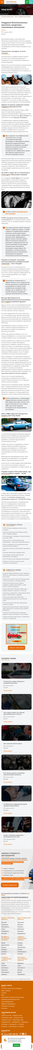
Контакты (4, 1008)
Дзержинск (5, 931)
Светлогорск (22, 947)
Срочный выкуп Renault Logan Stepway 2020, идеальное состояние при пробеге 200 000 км (16, 608)
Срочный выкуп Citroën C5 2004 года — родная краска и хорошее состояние (15, 589)
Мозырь (20, 943)
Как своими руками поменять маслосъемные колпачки (14, 773)
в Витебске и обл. (6, 1017)
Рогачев (20, 954)
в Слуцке (21, 1026)
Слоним (3, 965)
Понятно (16, 1045)
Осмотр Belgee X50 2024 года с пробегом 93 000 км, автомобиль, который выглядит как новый (16, 575)
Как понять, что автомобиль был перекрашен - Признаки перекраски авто (16, 541)
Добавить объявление (16, 648)
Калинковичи (22, 951)
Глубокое (4, 951)
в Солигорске (12, 1026)
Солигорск (4, 924)
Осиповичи (21, 967)
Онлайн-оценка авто (10, 885)
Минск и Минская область (7, 918)
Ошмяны (4, 974)
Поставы (4, 949)
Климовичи (21, 974)
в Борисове (24, 1022)
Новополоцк (5, 945)
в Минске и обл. (6, 1015)
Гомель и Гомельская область (22, 938)
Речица (20, 949)
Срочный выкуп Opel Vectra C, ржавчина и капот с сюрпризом (16, 617)
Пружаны (21, 931)
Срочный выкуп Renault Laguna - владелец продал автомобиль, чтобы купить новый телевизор (14, 584)
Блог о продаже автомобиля (22, 16)
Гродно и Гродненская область (6, 959)
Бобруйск (21, 963)
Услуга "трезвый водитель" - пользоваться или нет (14, 836)
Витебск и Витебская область (5, 938)
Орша (3, 943)
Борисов (4, 922)
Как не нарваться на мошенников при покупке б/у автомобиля (15, 545)
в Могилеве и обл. (18, 1020)
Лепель (3, 954)
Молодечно (5, 926)
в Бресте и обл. (17, 1015)
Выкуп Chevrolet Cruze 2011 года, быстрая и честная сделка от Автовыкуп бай (16, 580)
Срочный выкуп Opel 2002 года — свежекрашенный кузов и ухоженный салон (15, 598)
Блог (4, 30)
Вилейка (4, 933)
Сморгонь (4, 970)
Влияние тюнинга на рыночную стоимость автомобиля (13, 562)
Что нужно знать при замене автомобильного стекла (13, 713)
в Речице (4, 1026)
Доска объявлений (7, 1001)
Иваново (20, 924)
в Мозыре (4, 1024)
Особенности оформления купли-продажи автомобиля (15, 805)
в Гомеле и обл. (18, 1017)
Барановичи (21, 933)
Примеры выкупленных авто (10, 999)
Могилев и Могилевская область (22, 959)
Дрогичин (21, 922)
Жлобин (20, 945)
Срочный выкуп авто (8, 16)
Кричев (20, 970)
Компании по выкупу (8, 1006)
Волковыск (4, 967)
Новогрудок (5, 972)
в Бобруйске (16, 1022)
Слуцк (3, 929)
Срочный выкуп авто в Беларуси (11, 988)
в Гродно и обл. (6, 1020)
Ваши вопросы (6, 990)
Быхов (20, 972)
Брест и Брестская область (24, 918)
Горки (19, 965)
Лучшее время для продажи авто (14, 552)
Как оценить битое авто (12, 743)
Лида (3, 963)
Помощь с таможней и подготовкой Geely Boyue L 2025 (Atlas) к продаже (16, 593)
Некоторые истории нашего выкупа (12, 997)
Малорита (21, 929)
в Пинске (21, 1024)
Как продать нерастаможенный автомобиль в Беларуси (13, 555)
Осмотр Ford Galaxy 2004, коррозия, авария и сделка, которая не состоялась (15, 613)
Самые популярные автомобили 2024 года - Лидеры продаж (15, 533)
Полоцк (3, 947)
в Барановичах (6, 1022)
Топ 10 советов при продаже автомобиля (16, 559)
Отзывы (3, 993)
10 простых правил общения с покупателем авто (14, 682)
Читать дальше (7, 690)
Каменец (20, 926)
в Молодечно (13, 1024)
